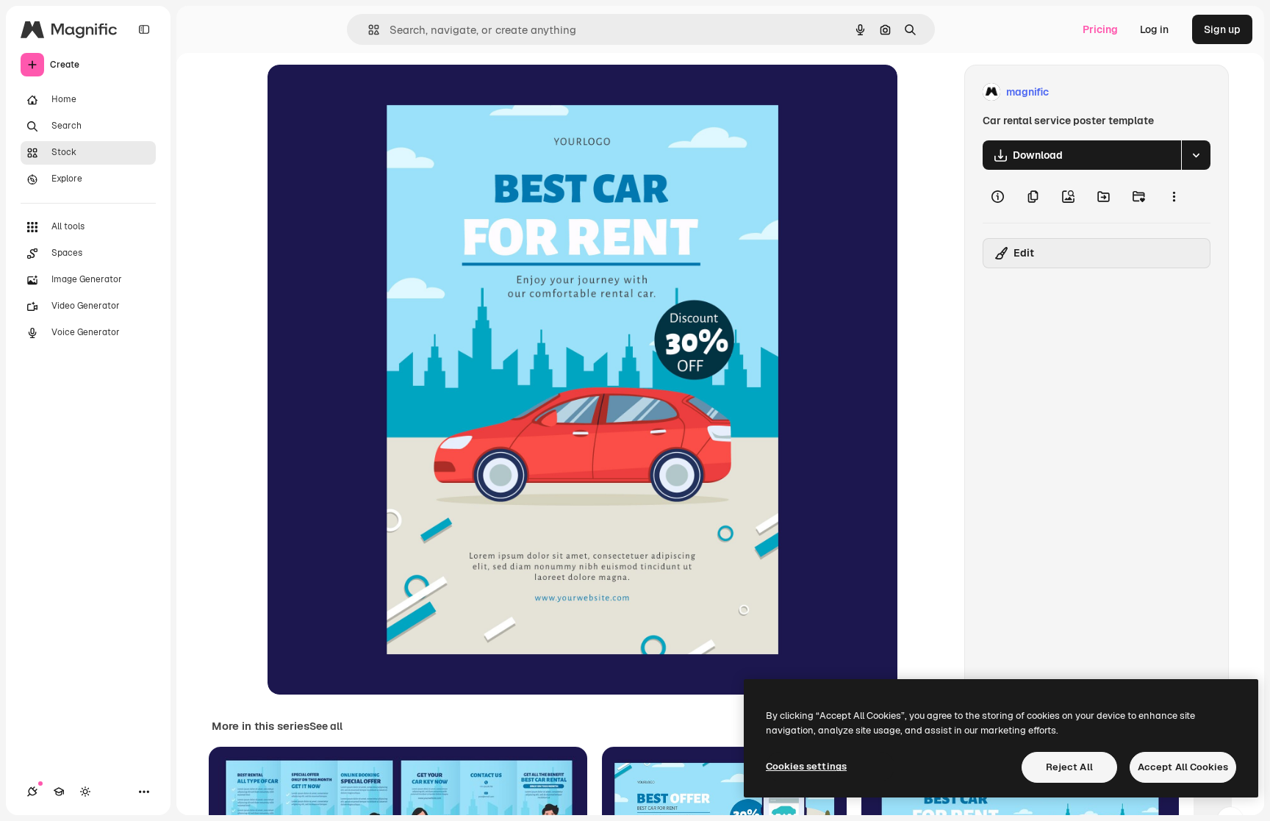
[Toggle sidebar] (144, 29)
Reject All (1069, 767)
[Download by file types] (1195, 155)
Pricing (1100, 29)
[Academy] (59, 791)
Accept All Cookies (1183, 767)
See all (325, 726)
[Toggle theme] (85, 791)
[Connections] (32, 791)
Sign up (1222, 29)
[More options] (1173, 196)
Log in (1154, 29)
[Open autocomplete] (368, 29)
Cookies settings (806, 766)
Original (361, 92)
